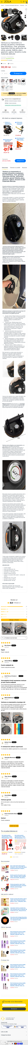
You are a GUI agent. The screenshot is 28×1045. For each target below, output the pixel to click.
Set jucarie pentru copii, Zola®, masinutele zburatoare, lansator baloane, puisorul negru (18, 885)
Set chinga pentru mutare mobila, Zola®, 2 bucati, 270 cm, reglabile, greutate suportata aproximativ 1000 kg (20, 139)
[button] (4, 60)
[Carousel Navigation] (25, 831)
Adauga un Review (14, 620)
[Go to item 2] (20, 629)
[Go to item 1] (8, 629)
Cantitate (3, 70)
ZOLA (11, 1041)
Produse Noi (5, 960)
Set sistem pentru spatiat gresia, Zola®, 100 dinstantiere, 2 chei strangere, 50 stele (8, 140)
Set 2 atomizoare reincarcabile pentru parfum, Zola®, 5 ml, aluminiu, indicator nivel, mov (17, 942)
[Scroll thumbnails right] (25, 629)
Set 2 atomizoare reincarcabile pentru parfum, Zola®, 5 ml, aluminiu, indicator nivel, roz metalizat (17, 933)
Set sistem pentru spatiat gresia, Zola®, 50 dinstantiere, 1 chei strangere (7, 837)
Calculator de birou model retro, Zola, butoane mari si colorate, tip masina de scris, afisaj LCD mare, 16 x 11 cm (18, 909)
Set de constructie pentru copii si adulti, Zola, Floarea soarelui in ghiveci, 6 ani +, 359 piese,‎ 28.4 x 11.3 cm (18, 900)
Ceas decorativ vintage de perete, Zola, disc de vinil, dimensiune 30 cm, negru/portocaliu (18, 918)
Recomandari (5, 861)
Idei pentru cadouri (7, 894)
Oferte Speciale (6, 927)
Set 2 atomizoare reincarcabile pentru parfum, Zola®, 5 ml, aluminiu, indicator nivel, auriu (17, 951)
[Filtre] (2, 637)
